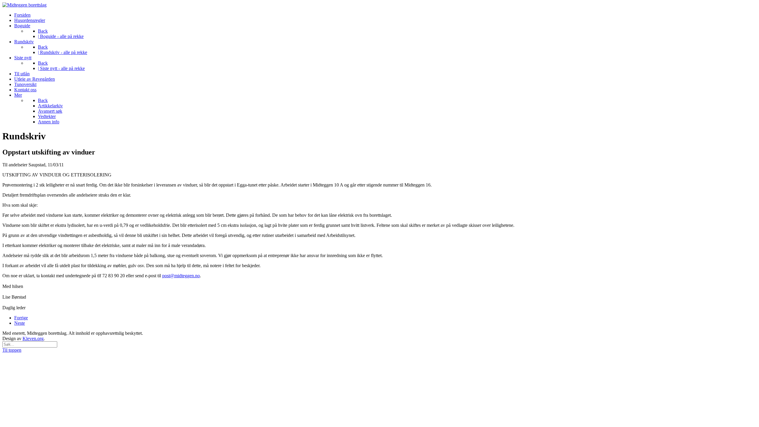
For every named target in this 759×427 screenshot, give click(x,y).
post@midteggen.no (181, 275)
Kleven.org (33, 338)
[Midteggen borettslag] (24, 4)
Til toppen (11, 350)
